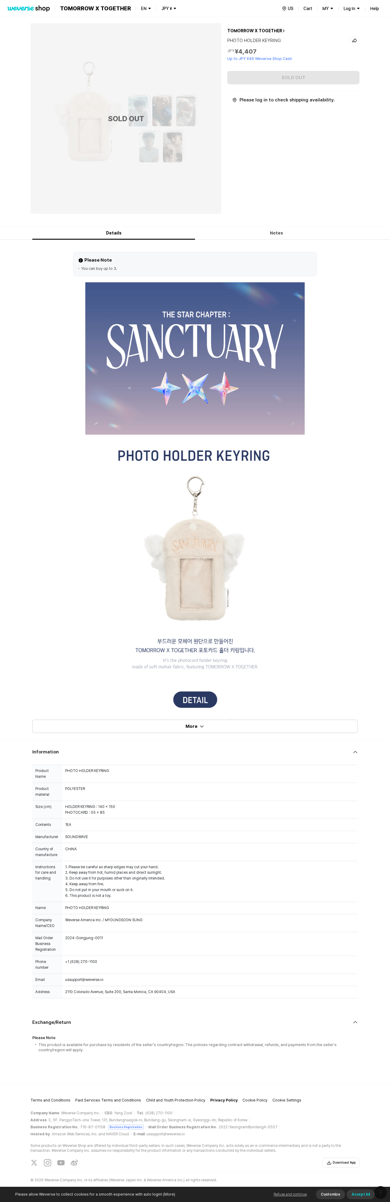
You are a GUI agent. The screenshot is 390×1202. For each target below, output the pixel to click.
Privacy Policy (224, 1100)
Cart (307, 8)
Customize (330, 1194)
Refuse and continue (290, 1194)
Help (374, 8)
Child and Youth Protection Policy (175, 1100)
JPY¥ (166, 8)
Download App (344, 1163)
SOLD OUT (294, 77)
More (191, 726)
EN (144, 8)
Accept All (361, 1194)
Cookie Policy (255, 1100)
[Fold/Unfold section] (195, 752)
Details (114, 233)
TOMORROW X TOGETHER (254, 30)
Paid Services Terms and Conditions (108, 1100)
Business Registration (126, 1127)
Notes (276, 233)
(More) (169, 1194)
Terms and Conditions (50, 1100)
